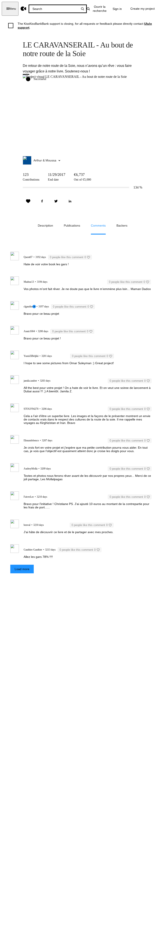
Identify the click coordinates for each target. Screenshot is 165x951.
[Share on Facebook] (42, 201)
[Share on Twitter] (56, 201)
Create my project (142, 8)
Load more (22, 569)
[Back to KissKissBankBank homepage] (23, 9)
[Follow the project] (28, 201)
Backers (121, 225)
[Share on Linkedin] (70, 201)
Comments (98, 225)
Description (45, 225)
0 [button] (68, 257)
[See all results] (82, 8)
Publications (72, 225)
